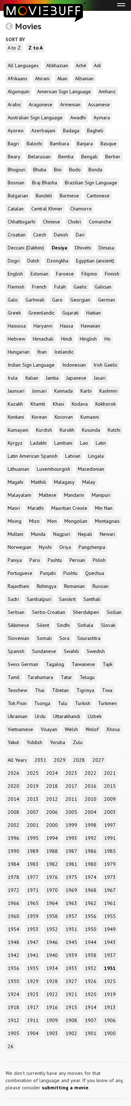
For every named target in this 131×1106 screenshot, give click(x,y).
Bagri (13, 143)
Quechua (94, 573)
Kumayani (18, 430)
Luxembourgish (53, 469)
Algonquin (18, 91)
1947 (33, 942)
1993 (71, 838)
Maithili (38, 482)
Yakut (13, 742)
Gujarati (70, 312)
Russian (100, 586)
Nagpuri (61, 534)
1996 (13, 838)
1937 (110, 955)
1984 (13, 864)
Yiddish (34, 742)
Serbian (16, 612)
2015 (110, 786)
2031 (40, 760)
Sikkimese (18, 625)
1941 (33, 955)
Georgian (80, 299)
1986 (90, 851)
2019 (33, 786)
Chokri (74, 221)
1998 (90, 825)
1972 (13, 890)
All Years (17, 760)
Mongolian (75, 521)
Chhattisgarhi (21, 221)
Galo (13, 299)
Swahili (71, 651)
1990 (13, 851)
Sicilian (114, 612)
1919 (110, 994)
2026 (13, 773)
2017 (71, 786)
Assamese (99, 104)
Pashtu (55, 560)
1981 (71, 864)
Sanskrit (67, 599)
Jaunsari (16, 391)
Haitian (93, 312)
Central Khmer (47, 208)
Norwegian (19, 547)
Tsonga (42, 703)
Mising (14, 521)
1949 (110, 929)
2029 (60, 760)
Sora (64, 638)
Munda (38, 534)
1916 (52, 1007)
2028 (79, 760)
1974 (90, 877)
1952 (52, 929)
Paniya (15, 560)
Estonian (39, 273)
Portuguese (20, 573)
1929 (33, 981)
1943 (110, 942)
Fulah (60, 286)
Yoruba (57, 742)
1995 (33, 838)
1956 (90, 916)
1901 (90, 1033)
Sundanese (44, 651)
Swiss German (23, 664)
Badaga (71, 130)
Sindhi (63, 625)
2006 (52, 812)
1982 (52, 864)
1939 (71, 955)
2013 (33, 799)
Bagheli (95, 130)
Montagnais (107, 521)
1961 (110, 903)
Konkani (16, 417)
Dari (80, 234)
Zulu (78, 742)
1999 (71, 825)
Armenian (70, 104)
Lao (84, 443)
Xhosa (113, 729)
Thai (39, 690)
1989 (33, 851)
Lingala (96, 456)
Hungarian (18, 352)
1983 (33, 864)
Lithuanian (18, 469)
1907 (90, 1020)
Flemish (16, 286)
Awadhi (78, 117)
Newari (107, 534)
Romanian (74, 586)
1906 (110, 1020)
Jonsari (39, 391)
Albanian (84, 78)
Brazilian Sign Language (91, 182)
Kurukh (67, 430)
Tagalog (55, 664)
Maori (14, 508)
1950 (90, 929)
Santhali (91, 599)
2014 (13, 799)
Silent (43, 625)
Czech (39, 234)
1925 (110, 981)
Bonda (95, 169)
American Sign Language (64, 91)
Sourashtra (88, 638)
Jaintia (52, 378)
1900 (110, 1033)
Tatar (66, 677)
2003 (110, 812)
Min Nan (103, 508)
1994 (52, 838)
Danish (61, 234)
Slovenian (18, 638)
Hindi (66, 339)
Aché (81, 65)
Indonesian (74, 365)
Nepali (85, 534)
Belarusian (39, 156)
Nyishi (45, 547)
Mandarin (74, 495)
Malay (88, 482)
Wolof (92, 729)
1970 (52, 890)
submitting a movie (65, 1087)
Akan (62, 78)
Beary (14, 156)
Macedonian (91, 469)
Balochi (34, 143)
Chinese (51, 221)
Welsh (71, 729)
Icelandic (64, 352)
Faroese (65, 273)
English (15, 273)
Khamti (38, 404)
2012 (52, 799)
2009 (110, 799)
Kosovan (64, 417)
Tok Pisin (17, 703)
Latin (101, 443)
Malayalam (19, 495)
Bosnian (16, 182)
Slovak (108, 625)
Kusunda (91, 430)
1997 (110, 825)
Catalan (16, 208)
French (39, 286)
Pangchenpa (92, 547)
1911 (33, 1020)
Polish (99, 560)
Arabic (14, 104)
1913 (110, 1007)
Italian (31, 378)
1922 (52, 994)
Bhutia (39, 169)
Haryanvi (42, 326)
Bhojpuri (16, 169)
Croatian (16, 234)
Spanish (16, 651)
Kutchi (114, 430)
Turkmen (107, 703)
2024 (52, 773)
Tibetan (60, 690)
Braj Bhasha (44, 182)
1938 (90, 955)
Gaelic (80, 286)
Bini (57, 169)
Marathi (36, 508)
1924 (13, 994)
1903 (52, 1033)
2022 (90, 773)
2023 (71, 773)
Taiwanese (83, 664)
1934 (52, 968)
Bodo (75, 169)
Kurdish (44, 430)
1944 (90, 942)
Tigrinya (85, 690)
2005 (71, 812)
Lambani (63, 443)
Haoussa (17, 326)
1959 (33, 916)
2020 (13, 786)
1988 (52, 851)
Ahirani (42, 78)
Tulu (62, 703)
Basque (108, 143)
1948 (13, 942)
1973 (110, 877)
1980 (90, 864)
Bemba (66, 156)
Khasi (58, 404)
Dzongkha (57, 260)
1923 (33, 994)
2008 (13, 812)
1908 (71, 1020)
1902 (71, 1033)
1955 (110, 916)
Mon (52, 521)
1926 (90, 981)
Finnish (112, 273)
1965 (33, 903)
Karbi (86, 391)
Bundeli (44, 195)
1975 (71, 877)
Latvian (72, 456)
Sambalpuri (39, 599)
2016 (90, 786)
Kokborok (105, 404)
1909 (52, 1020)
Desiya (59, 247)
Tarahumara (40, 677)
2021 (110, 773)
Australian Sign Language (35, 117)
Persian (77, 560)
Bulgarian (18, 195)
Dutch (33, 260)
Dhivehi (83, 247)
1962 (90, 903)
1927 (71, 981)
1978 (13, 877)
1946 (52, 942)
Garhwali (34, 299)
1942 (13, 955)
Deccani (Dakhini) (26, 247)
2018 (52, 786)
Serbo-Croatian (48, 612)
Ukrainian (17, 716)
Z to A (35, 47)
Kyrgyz (15, 443)
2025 (33, 773)
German (106, 299)
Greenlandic (41, 312)
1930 (13, 981)
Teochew (17, 690)
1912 (13, 1020)
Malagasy (64, 482)
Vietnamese (20, 729)
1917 (33, 1007)
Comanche (100, 221)
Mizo (34, 521)
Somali (44, 638)
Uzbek (95, 716)
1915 (71, 1007)
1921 (71, 994)
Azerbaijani (43, 130)
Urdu (40, 716)
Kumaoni (89, 417)
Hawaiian (90, 326)
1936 (13, 968)
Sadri (13, 599)
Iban (42, 352)
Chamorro (81, 208)
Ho (107, 339)
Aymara (102, 117)
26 (10, 1046)
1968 (90, 890)
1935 (33, 968)
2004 (90, 812)
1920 (90, 994)
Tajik (107, 664)
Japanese (76, 378)
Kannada (63, 391)
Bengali (89, 156)
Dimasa (106, 247)
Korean (39, 417)
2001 (33, 825)
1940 (52, 955)
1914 (90, 1007)
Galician (103, 286)
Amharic (107, 91)
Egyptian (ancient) (95, 260)
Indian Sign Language (31, 365)
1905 (13, 1033)
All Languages (23, 65)
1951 (71, 929)
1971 (33, 890)
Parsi (34, 560)
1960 (13, 916)
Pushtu (70, 573)
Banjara (85, 143)
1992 (90, 838)
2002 (13, 825)
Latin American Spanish (32, 456)
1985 (110, 851)
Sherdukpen (86, 612)
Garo (57, 299)
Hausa (66, 326)
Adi (97, 65)
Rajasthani (18, 586)
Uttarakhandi (66, 716)
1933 (71, 968)
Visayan (49, 729)
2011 (71, 799)
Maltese (47, 495)
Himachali (43, 339)
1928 (52, 981)
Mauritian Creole (69, 508)
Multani (15, 534)
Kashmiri (108, 391)
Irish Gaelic (106, 365)
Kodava (80, 404)
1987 (71, 851)
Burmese (69, 195)
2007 (33, 812)
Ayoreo (16, 130)
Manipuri (101, 495)
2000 (52, 825)
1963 (71, 903)
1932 (90, 968)
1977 (33, 877)
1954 (13, 929)
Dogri (14, 260)
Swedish (96, 651)
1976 (52, 877)
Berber (112, 156)
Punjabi (48, 573)
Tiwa (107, 690)
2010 (90, 799)
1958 (52, 916)
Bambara (59, 143)
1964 (52, 903)
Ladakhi (38, 443)
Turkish (82, 703)
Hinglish (88, 339)
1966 (13, 903)
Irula (12, 378)
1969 (71, 890)
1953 (33, 929)
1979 (110, 864)
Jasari (100, 378)
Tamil (14, 677)
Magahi (15, 482)
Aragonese (40, 104)
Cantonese (98, 195)
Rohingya (46, 586)
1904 (33, 1033)
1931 (110, 968)
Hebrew (16, 339)
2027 (98, 760)
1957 (71, 916)
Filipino (89, 273)
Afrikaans (17, 78)
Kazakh (15, 404)
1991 (110, 838)
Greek (14, 312)
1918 (13, 1007)
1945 (71, 942)
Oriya (65, 547)
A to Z (14, 47)
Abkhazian (57, 65)
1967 (110, 890)
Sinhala (85, 625)
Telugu (87, 677)
